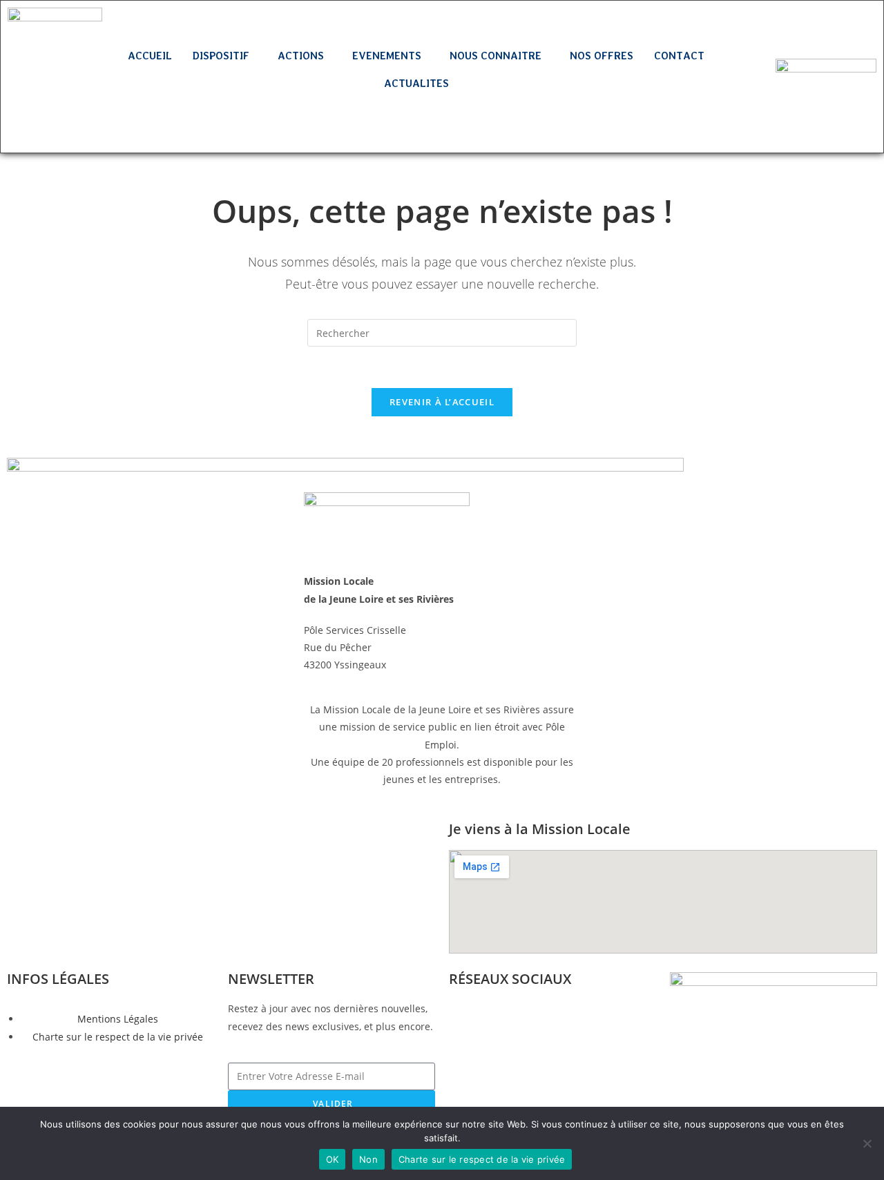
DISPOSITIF (221, 56)
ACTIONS (301, 56)
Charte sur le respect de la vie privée (482, 1159)
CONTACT (679, 56)
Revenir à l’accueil (442, 402)
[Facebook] (34, 84)
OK (332, 1159)
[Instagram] (75, 84)
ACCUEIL (150, 56)
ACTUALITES (416, 83)
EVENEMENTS (386, 56)
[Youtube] (54, 123)
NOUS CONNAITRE (495, 56)
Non (368, 1159)
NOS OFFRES (601, 56)
